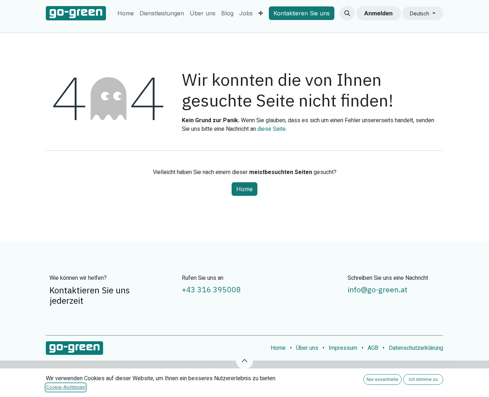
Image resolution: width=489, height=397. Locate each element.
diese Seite (271, 129)
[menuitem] (126, 13)
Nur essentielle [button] (382, 379)
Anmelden (378, 13)
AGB (373, 348)
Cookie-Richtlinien (65, 387)
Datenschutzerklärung (416, 348)
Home (244, 189)
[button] (347, 13)
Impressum (343, 348)
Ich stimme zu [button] (423, 379)
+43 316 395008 (211, 289)
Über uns (307, 348)
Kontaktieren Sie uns (301, 13)
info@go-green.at (377, 289)
